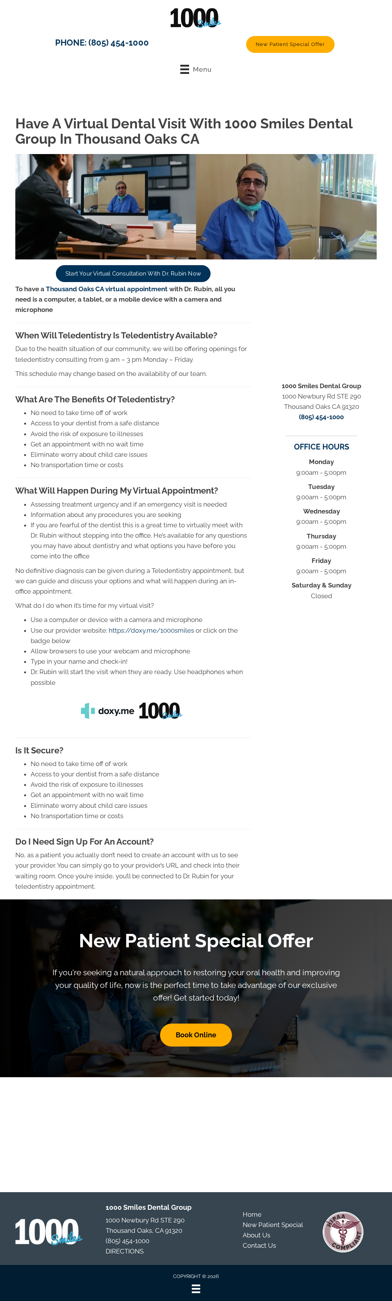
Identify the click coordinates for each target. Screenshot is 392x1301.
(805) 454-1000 (118, 43)
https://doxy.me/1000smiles (151, 630)
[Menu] (196, 1289)
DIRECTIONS (125, 1251)
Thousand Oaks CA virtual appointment (107, 289)
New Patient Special (273, 1225)
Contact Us (259, 1245)
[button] (290, 44)
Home (252, 1214)
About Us (256, 1235)
